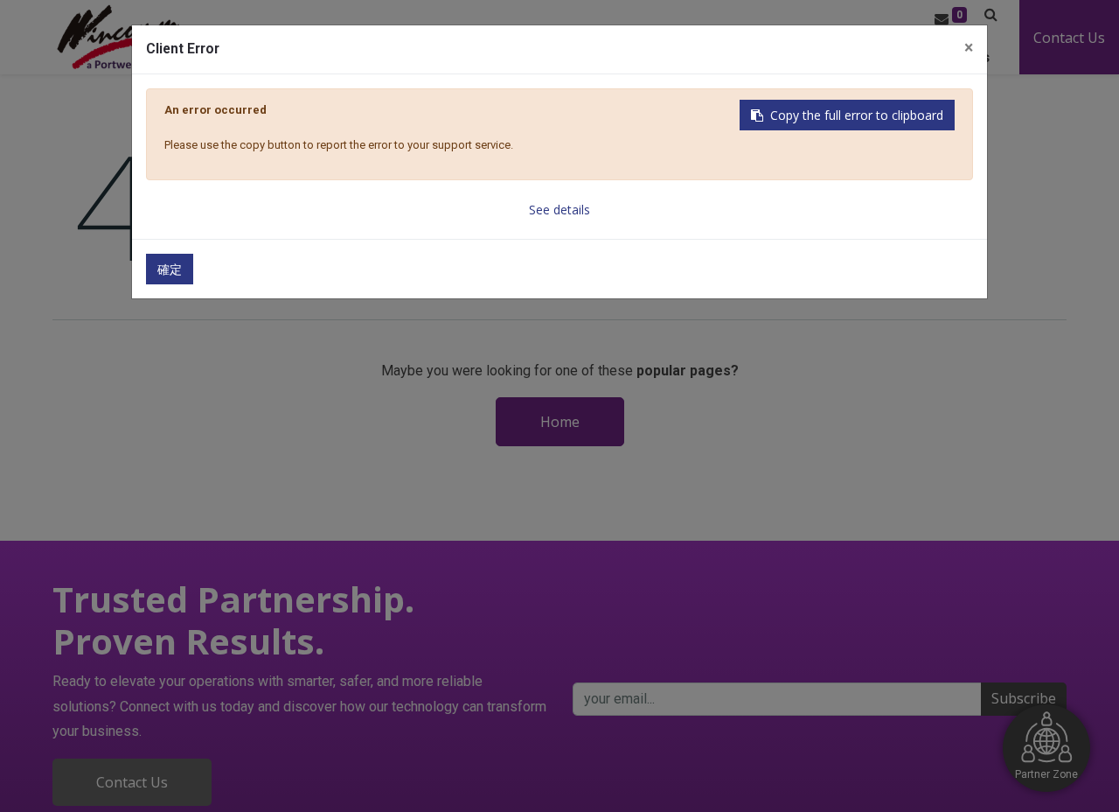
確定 (169, 269)
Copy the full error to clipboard (856, 115)
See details (559, 209)
